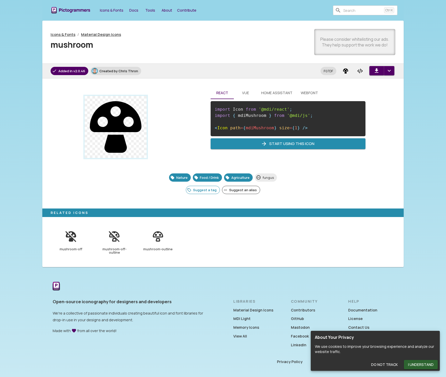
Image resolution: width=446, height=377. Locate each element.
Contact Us (358, 327)
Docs (133, 10)
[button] (328, 71)
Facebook (300, 336)
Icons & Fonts (111, 10)
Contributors (303, 310)
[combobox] (362, 10)
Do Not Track (384, 364)
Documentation (362, 310)
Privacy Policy (289, 361)
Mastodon (300, 327)
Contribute (186, 10)
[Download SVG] (376, 70)
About (167, 10)
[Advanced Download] (389, 70)
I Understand (421, 364)
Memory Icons (246, 327)
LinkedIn (298, 344)
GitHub (297, 318)
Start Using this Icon (291, 143)
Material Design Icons (101, 34)
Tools (150, 10)
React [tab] (222, 92)
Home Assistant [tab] (276, 92)
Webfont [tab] (309, 92)
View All (240, 336)
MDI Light (242, 318)
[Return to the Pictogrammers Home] (56, 286)
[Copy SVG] (360, 71)
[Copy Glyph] (345, 71)
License (355, 318)
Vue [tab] (245, 92)
